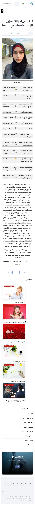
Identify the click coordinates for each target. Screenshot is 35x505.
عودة (17, 272)
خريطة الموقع (19, 499)
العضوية (29, 499)
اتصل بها (9, 272)
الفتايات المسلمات (28, 414)
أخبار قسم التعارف (28, 440)
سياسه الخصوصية (10, 499)
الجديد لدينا (21, 497)
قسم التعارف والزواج (9, 286)
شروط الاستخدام (23, 500)
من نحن (11, 497)
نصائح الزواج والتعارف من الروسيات (15, 400)
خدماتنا (24, 499)
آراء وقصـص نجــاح (28, 431)
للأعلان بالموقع (28, 497)
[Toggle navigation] (32, 11)
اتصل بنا (30, 500)
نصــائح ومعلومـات (28, 436)
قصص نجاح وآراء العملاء (18, 381)
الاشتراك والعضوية (19, 302)
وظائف (16, 497)
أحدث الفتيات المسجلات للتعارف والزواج (14, 322)
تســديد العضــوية (28, 445)
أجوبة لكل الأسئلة (28, 427)
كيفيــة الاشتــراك (28, 422)
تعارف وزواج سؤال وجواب (17, 361)
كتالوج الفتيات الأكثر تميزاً (18, 341)
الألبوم (24, 272)
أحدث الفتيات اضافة (28, 418)
